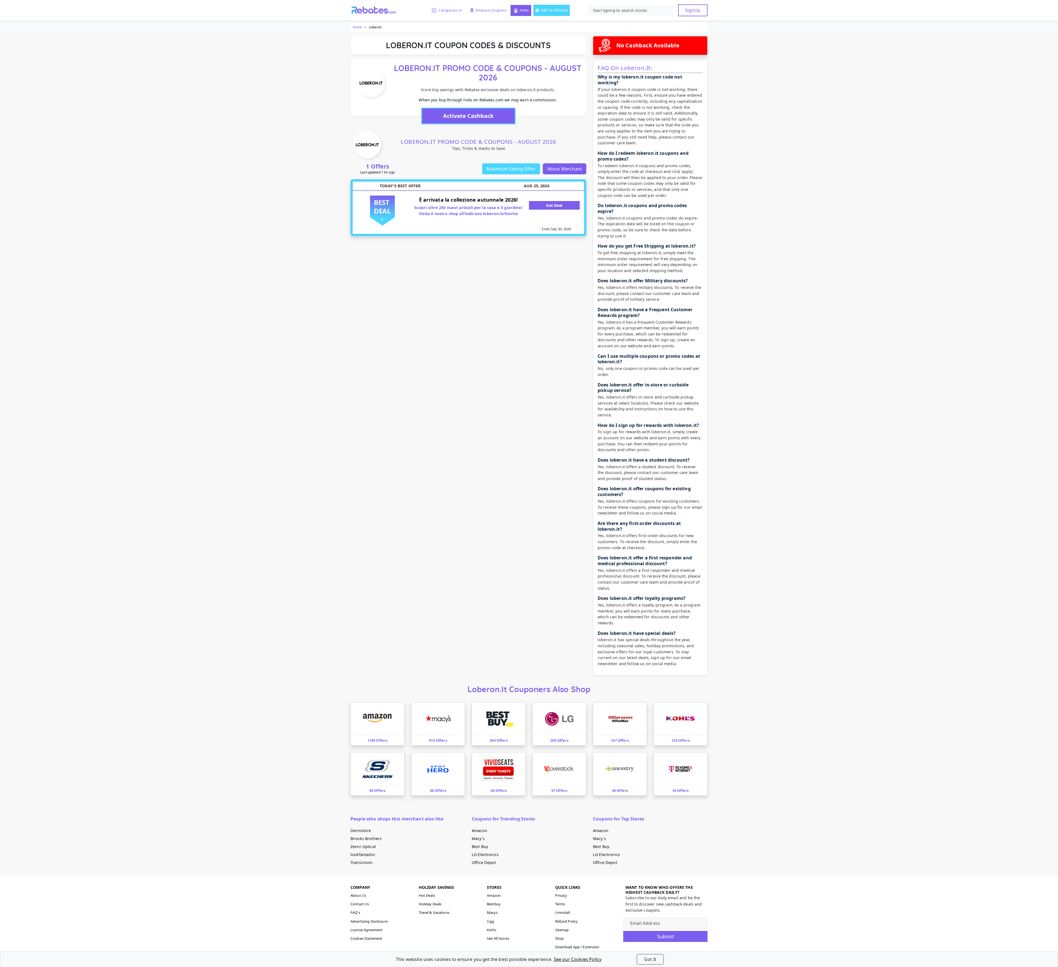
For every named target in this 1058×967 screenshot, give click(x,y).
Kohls (491, 929)
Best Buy (480, 846)
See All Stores (498, 938)
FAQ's (355, 912)
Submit (665, 936)
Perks (524, 10)
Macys (492, 912)
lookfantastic (362, 854)
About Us (358, 895)
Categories (446, 10)
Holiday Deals (430, 903)
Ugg (490, 921)
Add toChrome (554, 10)
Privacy (561, 895)
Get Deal (554, 205)
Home (357, 27)
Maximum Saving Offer (511, 169)
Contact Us (359, 903)
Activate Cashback (468, 116)
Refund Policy (566, 921)
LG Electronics (485, 854)
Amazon (479, 830)
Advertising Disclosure (369, 921)
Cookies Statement (366, 938)
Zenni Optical (363, 846)
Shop (559, 938)
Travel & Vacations (434, 912)
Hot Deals (427, 895)
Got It (650, 959)
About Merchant (564, 169)
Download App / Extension (577, 946)
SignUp (692, 10)
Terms (560, 903)
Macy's (478, 838)
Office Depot (484, 862)
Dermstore (360, 830)
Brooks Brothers (366, 838)
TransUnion (361, 862)
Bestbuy (494, 903)
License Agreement (366, 929)
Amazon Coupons (491, 10)
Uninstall (562, 912)
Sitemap (562, 929)
